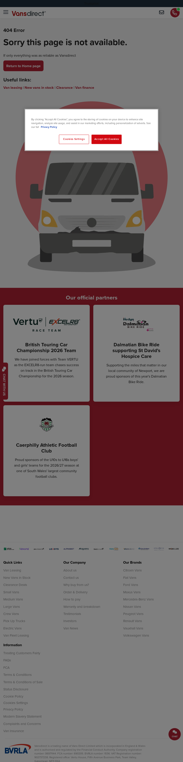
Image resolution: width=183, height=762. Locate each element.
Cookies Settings (74, 139)
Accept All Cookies (106, 139)
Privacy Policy (49, 127)
